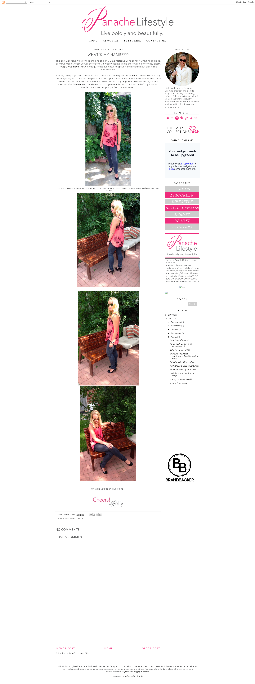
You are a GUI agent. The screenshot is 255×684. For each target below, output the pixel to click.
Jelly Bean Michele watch (135, 81)
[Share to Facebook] (100, 514)
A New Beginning (178, 383)
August (66, 518)
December (176, 322)
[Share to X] (97, 514)
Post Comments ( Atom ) (80, 653)
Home (93, 40)
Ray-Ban (108, 191)
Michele (145, 188)
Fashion (73, 518)
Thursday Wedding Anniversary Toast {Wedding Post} (184, 356)
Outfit (80, 518)
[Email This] (90, 514)
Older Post (151, 648)
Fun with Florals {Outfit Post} (183, 369)
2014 (170, 315)
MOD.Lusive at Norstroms (72, 188)
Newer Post (65, 648)
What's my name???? (180, 350)
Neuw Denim (138, 75)
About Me (111, 40)
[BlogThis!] (93, 514)
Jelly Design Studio (134, 676)
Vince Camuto (127, 87)
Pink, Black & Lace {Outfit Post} (184, 366)
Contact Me (156, 40)
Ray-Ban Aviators (115, 84)
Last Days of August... (180, 340)
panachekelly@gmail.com (136, 671)
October (175, 329)
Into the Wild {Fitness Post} (182, 362)
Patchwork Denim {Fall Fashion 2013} (181, 345)
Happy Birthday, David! (181, 379)
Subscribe (132, 40)
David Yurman (128, 188)
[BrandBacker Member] (180, 482)
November (176, 326)
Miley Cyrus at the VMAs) (72, 66)
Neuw (92, 188)
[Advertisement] (108, 624)
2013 (170, 318)
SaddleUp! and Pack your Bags (182, 374)
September (176, 333)
